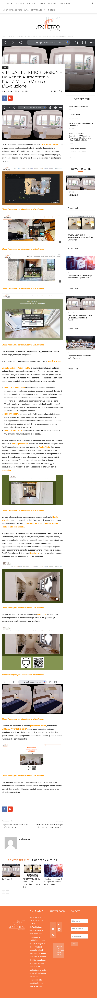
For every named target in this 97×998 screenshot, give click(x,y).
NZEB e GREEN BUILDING (13, 3)
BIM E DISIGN (32, 3)
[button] (92, 3)
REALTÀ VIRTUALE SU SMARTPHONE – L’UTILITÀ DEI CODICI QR (80, 237)
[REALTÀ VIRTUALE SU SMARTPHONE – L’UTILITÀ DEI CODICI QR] (32, 870)
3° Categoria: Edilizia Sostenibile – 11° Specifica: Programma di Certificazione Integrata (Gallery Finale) (80, 137)
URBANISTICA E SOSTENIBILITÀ (15, 10)
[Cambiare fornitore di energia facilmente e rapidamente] (53, 870)
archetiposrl (8, 91)
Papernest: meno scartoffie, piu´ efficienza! (15, 825)
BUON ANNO (7, 879)
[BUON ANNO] (11, 870)
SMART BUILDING (38, 10)
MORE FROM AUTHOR (44, 860)
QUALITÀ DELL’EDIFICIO (78, 148)
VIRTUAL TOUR (74, 115)
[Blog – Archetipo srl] (48, 23)
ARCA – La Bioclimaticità (78, 106)
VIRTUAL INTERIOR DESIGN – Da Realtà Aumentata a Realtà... (80, 317)
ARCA (42, 3)
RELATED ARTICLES (19, 860)
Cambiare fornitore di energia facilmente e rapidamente (49, 825)
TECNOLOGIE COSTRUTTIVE (58, 3)
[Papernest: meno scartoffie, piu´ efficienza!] (80, 343)
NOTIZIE (51, 10)
